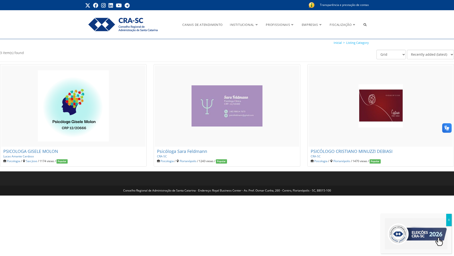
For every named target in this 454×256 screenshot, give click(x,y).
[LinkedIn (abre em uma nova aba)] (110, 5)
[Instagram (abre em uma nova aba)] (103, 5)
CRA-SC (162, 156)
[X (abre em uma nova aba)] (88, 5)
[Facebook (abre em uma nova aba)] (96, 5)
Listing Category (357, 43)
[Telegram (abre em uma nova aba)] (127, 5)
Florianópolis (188, 161)
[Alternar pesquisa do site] (365, 25)
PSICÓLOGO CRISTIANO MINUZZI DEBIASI (352, 151)
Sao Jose (31, 161)
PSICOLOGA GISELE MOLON (30, 151)
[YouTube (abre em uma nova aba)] (118, 5)
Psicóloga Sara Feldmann (182, 151)
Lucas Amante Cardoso (18, 156)
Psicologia (13, 161)
